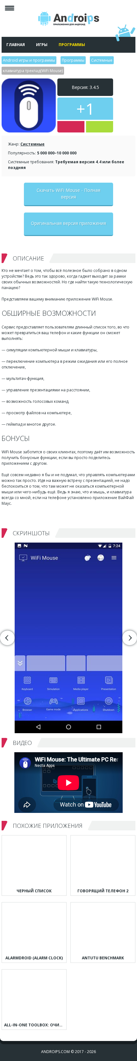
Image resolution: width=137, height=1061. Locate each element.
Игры (41, 44)
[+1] (99, 127)
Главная (15, 44)
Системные (32, 144)
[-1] (70, 126)
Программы (72, 44)
